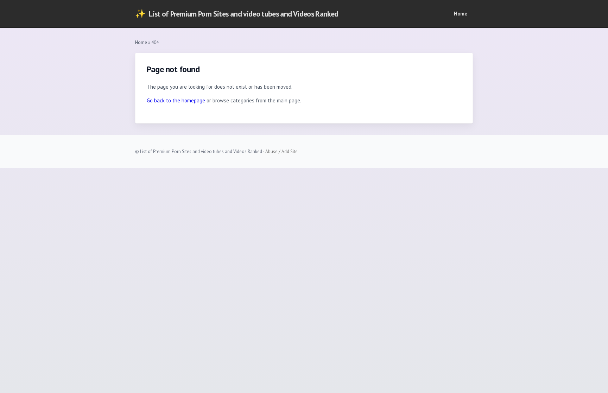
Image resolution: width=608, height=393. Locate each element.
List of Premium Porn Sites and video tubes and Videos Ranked (236, 13)
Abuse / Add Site (281, 151)
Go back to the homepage (176, 100)
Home (460, 13)
